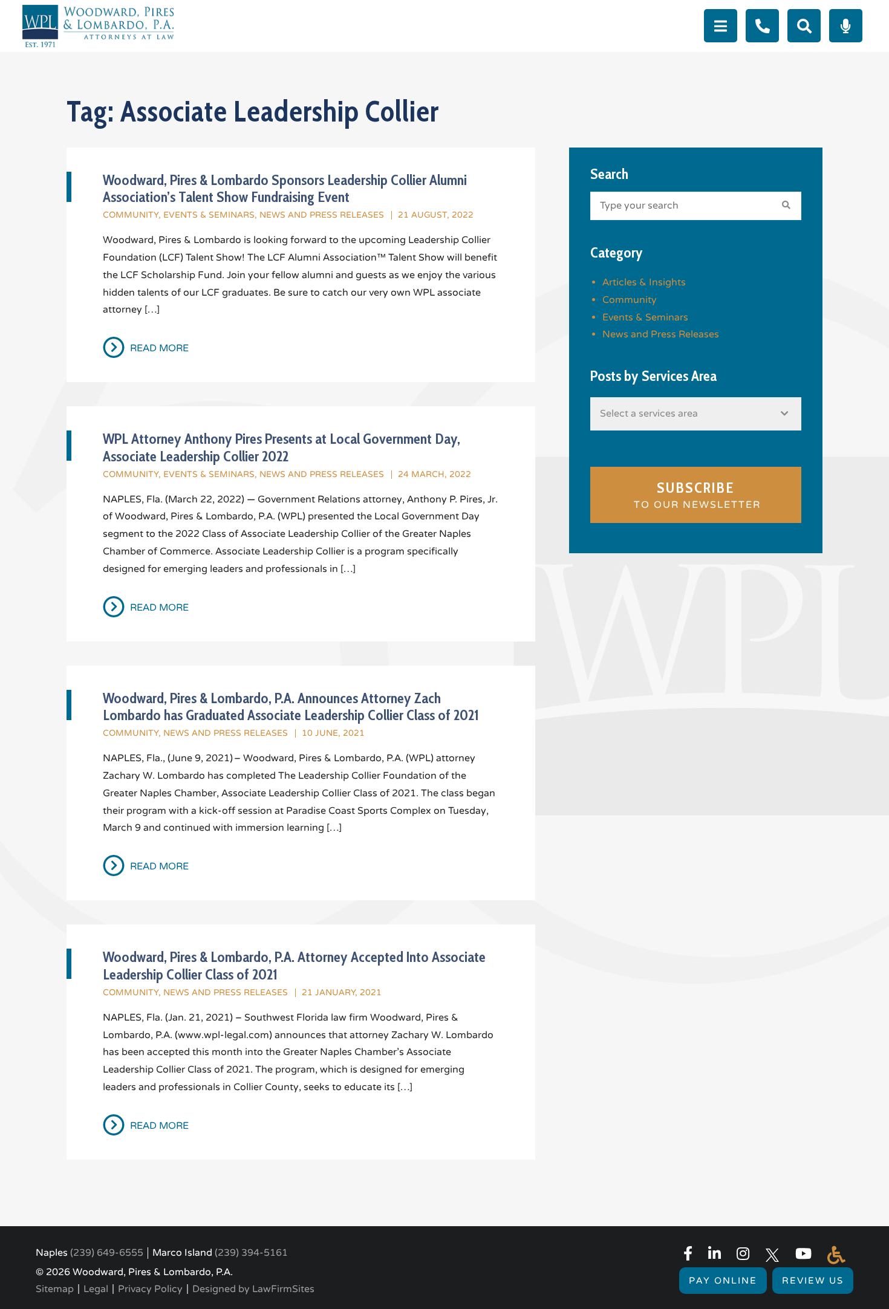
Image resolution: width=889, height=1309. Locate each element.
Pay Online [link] (723, 1280)
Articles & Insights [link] (644, 282)
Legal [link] (95, 1289)
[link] (98, 25)
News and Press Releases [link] (321, 215)
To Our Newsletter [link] (695, 495)
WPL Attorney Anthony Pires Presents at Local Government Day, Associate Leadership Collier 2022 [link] (281, 447)
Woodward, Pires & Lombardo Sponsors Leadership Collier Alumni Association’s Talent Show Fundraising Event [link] (285, 188)
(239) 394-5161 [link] (251, 1253)
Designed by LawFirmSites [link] (253, 1289)
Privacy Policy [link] (150, 1289)
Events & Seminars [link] (209, 215)
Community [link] (131, 215)
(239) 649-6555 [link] (106, 1253)
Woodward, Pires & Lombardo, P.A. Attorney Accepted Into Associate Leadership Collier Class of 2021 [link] (294, 965)
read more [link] (159, 348)
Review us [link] (813, 1280)
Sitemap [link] (55, 1289)
